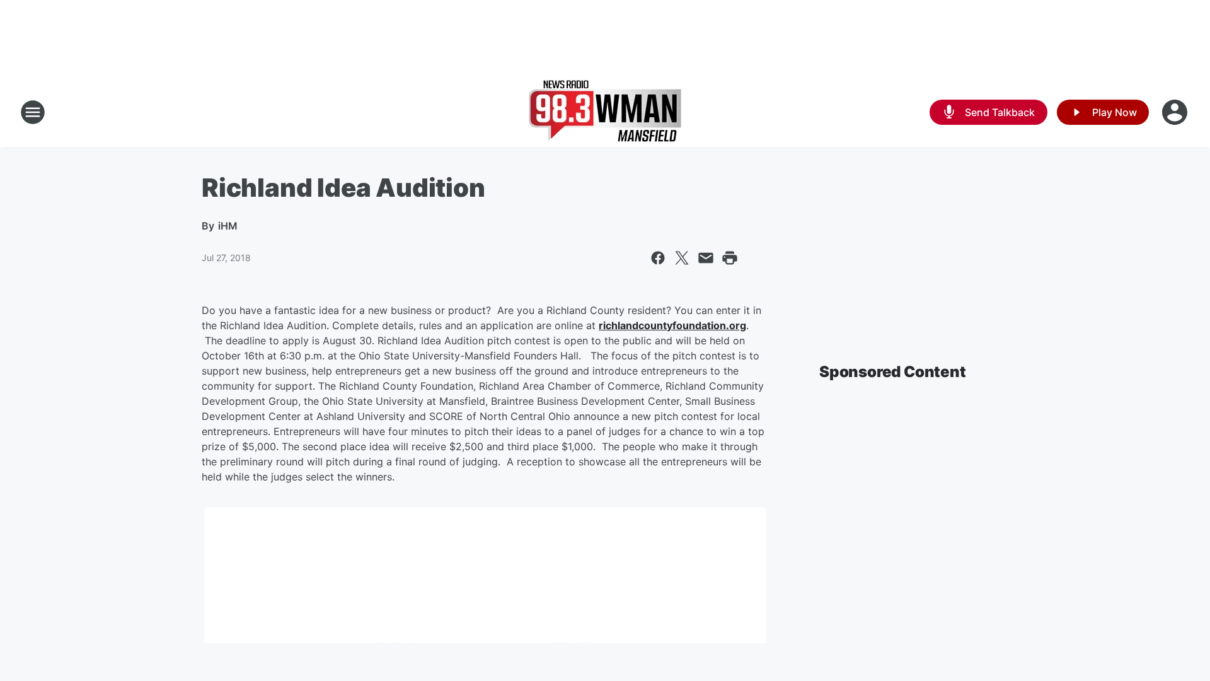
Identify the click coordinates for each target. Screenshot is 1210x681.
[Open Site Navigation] (32, 112)
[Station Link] (605, 112)
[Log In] (1176, 112)
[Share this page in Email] (706, 258)
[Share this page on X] (682, 258)
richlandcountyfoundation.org (672, 325)
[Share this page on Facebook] (658, 258)
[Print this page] (730, 258)
